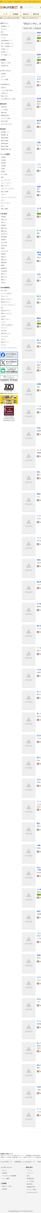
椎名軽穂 (3, 254)
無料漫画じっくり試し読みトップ (25, 1161)
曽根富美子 (4, 262)
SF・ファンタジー (6, 203)
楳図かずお (4, 231)
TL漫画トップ (4, 49)
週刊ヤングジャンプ (6, 313)
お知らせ (3, 87)
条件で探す (4, 107)
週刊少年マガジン (6, 310)
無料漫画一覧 (4, 135)
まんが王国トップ (6, 1161)
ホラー (3, 200)
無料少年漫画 (4, 146)
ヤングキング (4, 336)
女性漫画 (3, 157)
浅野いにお (4, 219)
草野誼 (3, 248)
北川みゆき (4, 245)
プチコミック (4, 296)
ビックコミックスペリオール (9, 348)
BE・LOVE (4, 290)
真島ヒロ (3, 279)
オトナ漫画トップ (6, 55)
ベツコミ (3, 322)
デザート (3, 339)
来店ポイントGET (6, 63)
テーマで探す (4, 109)
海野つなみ (4, 228)
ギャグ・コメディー (6, 183)
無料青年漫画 (4, 143)
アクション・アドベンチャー (9, 197)
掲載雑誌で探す (5, 115)
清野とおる (4, 259)
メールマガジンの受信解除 (9, 1175)
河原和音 (3, 239)
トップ (5, 14)
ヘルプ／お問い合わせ (7, 90)
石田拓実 (3, 225)
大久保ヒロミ (4, 234)
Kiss (2, 307)
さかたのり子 (4, 251)
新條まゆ (3, 257)
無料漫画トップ (5, 26)
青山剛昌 (3, 216)
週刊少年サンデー (6, 333)
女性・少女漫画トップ (7, 43)
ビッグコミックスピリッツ (8, 305)
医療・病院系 (4, 208)
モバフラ (3, 345)
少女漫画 (3, 160)
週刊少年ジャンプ (6, 302)
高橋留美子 (4, 268)
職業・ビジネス (5, 186)
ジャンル (3, 37)
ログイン (3, 76)
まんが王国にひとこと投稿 (8, 99)
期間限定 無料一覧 (6, 149)
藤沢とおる (4, 277)
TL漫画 (3, 168)
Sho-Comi (3, 330)
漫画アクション (5, 342)
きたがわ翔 (4, 242)
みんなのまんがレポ (6, 124)
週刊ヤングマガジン (6, 299)
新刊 (2, 32)
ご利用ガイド (4, 93)
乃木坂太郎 (4, 271)
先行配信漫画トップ (6, 40)
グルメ (3, 206)
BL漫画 (3, 171)
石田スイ (3, 222)
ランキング (4, 29)
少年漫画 (3, 166)
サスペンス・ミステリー (7, 188)
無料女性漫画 (4, 137)
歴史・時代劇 (4, 191)
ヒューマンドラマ (6, 180)
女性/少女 (26, 14)
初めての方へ (4, 96)
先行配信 (15, 14)
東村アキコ (4, 274)
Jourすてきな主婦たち (7, 325)
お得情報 (4, 1189)
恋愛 (2, 177)
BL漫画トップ (4, 52)
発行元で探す (4, 121)
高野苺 (3, 265)
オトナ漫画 (4, 174)
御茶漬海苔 (4, 236)
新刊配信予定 (4, 35)
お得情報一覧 (4, 65)
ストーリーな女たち (6, 293)
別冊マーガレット (6, 319)
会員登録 (3, 73)
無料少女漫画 (4, 140)
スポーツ (3, 194)
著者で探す (4, 112)
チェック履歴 (4, 79)
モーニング (4, 327)
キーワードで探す (6, 118)
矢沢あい (3, 282)
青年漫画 (3, 163)
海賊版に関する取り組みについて (9, 393)
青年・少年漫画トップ (7, 46)
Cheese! (3, 316)
